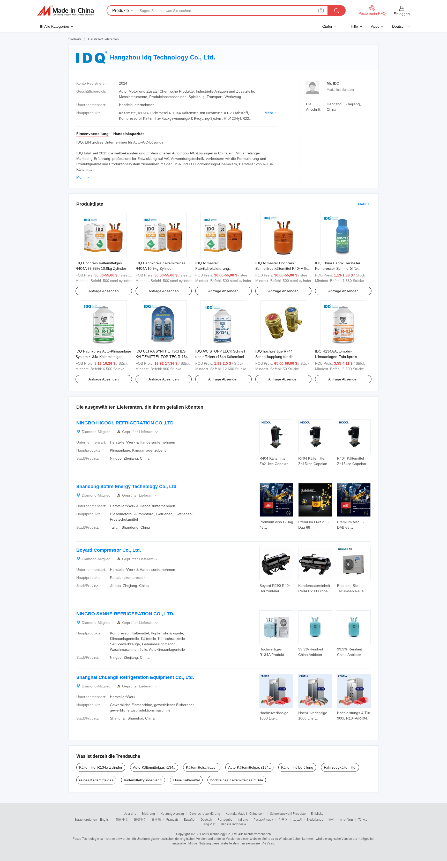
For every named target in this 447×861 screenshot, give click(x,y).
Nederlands (315, 819)
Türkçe (362, 819)
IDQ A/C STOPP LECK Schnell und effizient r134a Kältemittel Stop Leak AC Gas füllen (220, 356)
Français (172, 819)
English (105, 819)
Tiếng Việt (208, 824)
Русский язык (263, 819)
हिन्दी (331, 819)
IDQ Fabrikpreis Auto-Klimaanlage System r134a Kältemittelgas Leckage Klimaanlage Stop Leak (103, 356)
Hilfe (354, 26)
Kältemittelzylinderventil (143, 780)
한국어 (283, 819)
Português (225, 819)
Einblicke (317, 813)
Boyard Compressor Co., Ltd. (108, 550)
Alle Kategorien (56, 26)
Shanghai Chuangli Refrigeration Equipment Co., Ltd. (135, 677)
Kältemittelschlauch (202, 767)
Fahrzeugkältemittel (340, 767)
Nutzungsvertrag (172, 813)
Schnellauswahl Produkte (288, 813)
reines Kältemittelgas (96, 780)
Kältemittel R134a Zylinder (100, 767)
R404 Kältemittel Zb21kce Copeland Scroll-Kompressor (274, 463)
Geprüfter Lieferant (140, 432)
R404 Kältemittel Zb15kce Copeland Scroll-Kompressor (313, 463)
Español (189, 819)
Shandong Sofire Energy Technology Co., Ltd (126, 486)
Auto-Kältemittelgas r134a (154, 767)
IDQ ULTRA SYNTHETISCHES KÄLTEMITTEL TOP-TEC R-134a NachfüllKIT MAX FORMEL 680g (163, 356)
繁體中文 (140, 819)
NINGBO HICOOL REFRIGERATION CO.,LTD (125, 422)
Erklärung (148, 813)
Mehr (269, 113)
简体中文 (122, 819)
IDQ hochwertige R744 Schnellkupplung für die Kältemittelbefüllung (274, 356)
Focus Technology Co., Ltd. (218, 834)
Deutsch (206, 819)
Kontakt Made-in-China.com (245, 813)
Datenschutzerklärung (204, 813)
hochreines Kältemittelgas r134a (236, 780)
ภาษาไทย (346, 819)
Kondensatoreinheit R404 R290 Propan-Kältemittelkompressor (316, 590)
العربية (297, 819)
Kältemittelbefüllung (297, 767)
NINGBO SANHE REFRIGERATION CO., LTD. (125, 613)
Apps (375, 26)
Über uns (130, 813)
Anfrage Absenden (103, 291)
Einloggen (401, 14)
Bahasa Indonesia (233, 824)
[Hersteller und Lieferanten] (65, 10)
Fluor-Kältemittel (186, 780)
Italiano (242, 819)
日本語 (156, 819)
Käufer (327, 26)
